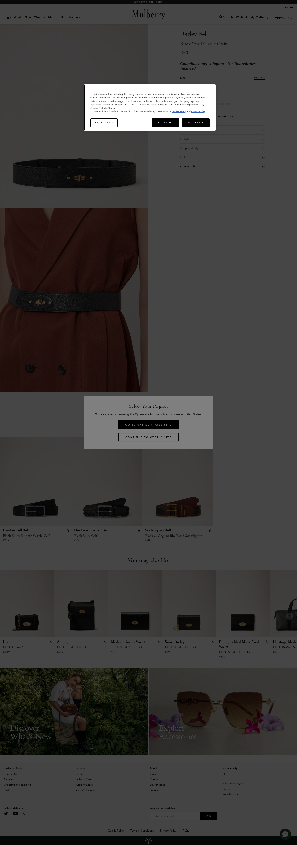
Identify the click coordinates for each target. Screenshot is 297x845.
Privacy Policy (198, 111)
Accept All (196, 122)
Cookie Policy (179, 111)
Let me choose (104, 122)
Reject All (165, 122)
